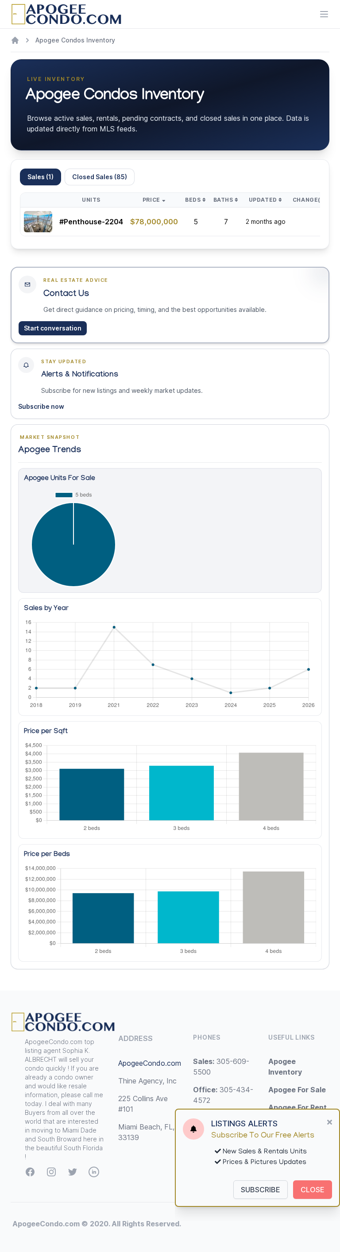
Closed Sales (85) (99, 177)
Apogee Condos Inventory (75, 40)
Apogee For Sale (297, 1089)
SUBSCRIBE (260, 1189)
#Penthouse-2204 (91, 221)
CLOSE (313, 1189)
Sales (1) (40, 177)
